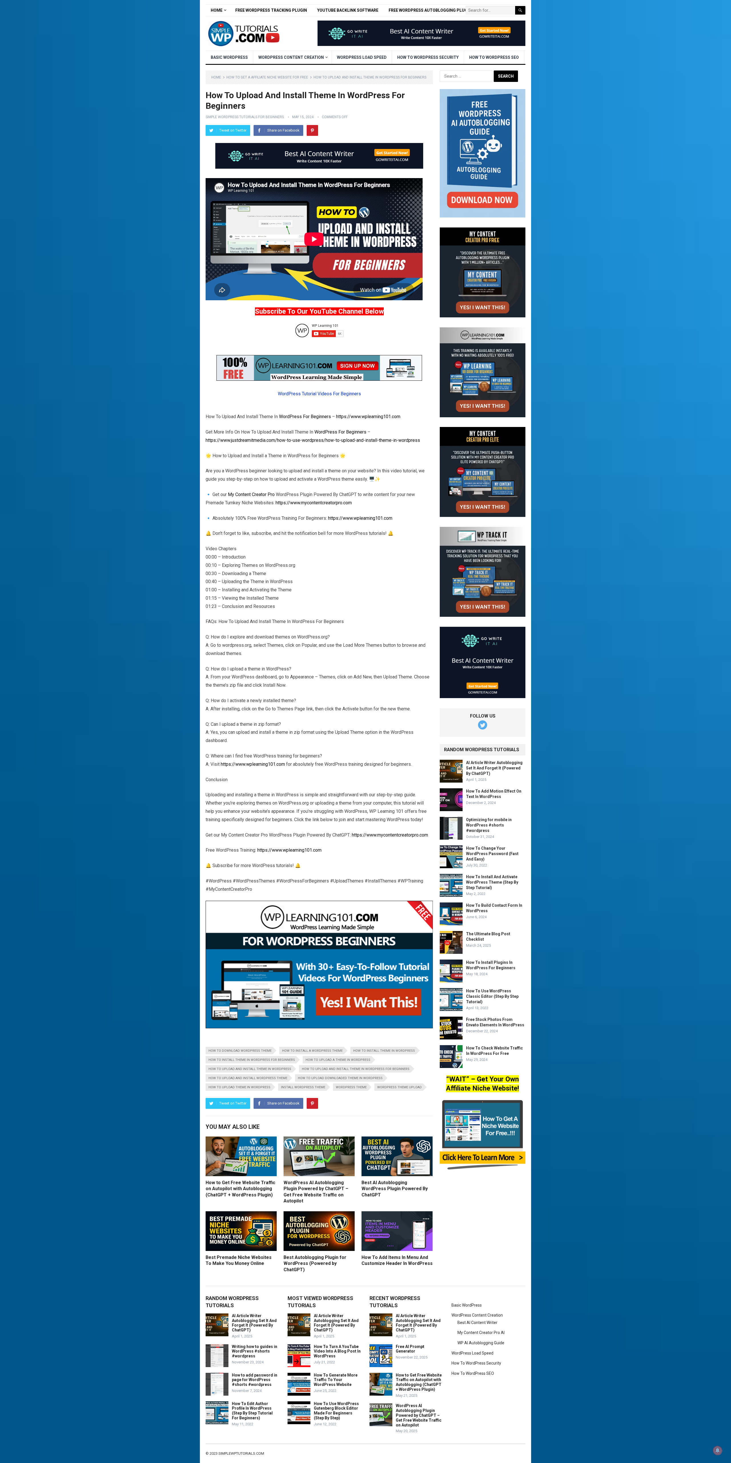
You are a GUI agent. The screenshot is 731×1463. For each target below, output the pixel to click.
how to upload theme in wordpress (239, 1087)
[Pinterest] (312, 130)
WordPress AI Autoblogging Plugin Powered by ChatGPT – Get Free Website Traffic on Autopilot (418, 1415)
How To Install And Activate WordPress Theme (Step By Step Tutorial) (492, 882)
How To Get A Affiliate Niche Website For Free (267, 77)
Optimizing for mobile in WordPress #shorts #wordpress (489, 825)
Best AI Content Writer (477, 1322)
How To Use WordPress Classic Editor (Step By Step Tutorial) (492, 996)
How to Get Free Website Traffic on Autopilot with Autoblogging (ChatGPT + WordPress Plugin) (240, 1189)
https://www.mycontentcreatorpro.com (314, 502)
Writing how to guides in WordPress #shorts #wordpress (254, 1351)
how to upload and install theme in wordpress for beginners (355, 1069)
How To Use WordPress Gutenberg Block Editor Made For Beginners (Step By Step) (336, 1410)
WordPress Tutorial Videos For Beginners (319, 393)
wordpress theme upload (399, 1087)
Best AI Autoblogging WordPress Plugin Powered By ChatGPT (395, 1189)
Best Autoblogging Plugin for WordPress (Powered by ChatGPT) (315, 1263)
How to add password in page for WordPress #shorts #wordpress (254, 1380)
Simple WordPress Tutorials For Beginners (245, 117)
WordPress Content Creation (291, 57)
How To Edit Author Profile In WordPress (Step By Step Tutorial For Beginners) (252, 1410)
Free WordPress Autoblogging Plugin (430, 10)
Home (216, 10)
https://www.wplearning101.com (368, 416)
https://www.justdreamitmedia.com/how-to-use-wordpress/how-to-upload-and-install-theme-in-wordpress (313, 440)
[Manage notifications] (717, 1450)
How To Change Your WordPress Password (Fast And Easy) (492, 853)
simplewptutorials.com (241, 1453)
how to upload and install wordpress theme (247, 1078)
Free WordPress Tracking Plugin (271, 10)
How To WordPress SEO (494, 57)
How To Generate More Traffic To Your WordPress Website (336, 1380)
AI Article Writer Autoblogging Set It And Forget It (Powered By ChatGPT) (494, 768)
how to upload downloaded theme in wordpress (340, 1078)
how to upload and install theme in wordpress (249, 1069)
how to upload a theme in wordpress (338, 1060)
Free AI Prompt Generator (410, 1349)
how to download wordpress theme (240, 1051)
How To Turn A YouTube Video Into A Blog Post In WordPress (337, 1351)
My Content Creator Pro (251, 494)
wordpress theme (351, 1087)
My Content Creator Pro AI (481, 1332)
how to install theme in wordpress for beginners (251, 1060)
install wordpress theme (303, 1087)
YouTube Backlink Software (347, 10)
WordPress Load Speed (362, 57)
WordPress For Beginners (305, 416)
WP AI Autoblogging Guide (480, 1343)
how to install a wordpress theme (312, 1051)
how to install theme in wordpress (384, 1051)
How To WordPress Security (428, 57)
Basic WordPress (229, 57)
